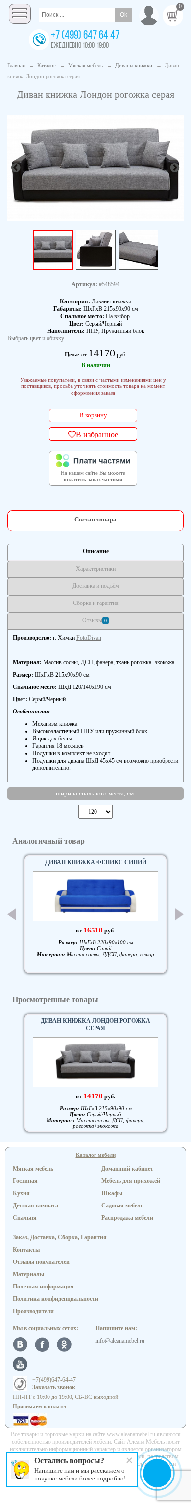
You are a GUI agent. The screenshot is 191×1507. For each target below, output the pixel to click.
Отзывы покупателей (41, 1262)
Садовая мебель (122, 1205)
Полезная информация (43, 1286)
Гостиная (25, 1181)
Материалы (28, 1274)
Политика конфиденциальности (55, 1298)
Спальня (25, 1217)
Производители (33, 1311)
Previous (11, 914)
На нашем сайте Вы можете (93, 476)
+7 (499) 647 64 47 (85, 36)
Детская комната (35, 1205)
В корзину (93, 415)
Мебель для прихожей (130, 1181)
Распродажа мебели (127, 1217)
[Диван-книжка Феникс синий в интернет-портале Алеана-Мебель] (95, 896)
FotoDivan (88, 637)
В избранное (97, 434)
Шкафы (111, 1193)
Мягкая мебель (33, 1168)
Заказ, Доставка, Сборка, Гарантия (60, 1237)
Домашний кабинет (127, 1168)
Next (179, 914)
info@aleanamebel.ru (120, 1340)
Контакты (26, 1249)
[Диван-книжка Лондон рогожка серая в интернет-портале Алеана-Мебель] (95, 167)
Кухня (21, 1193)
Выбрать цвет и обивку (35, 338)
